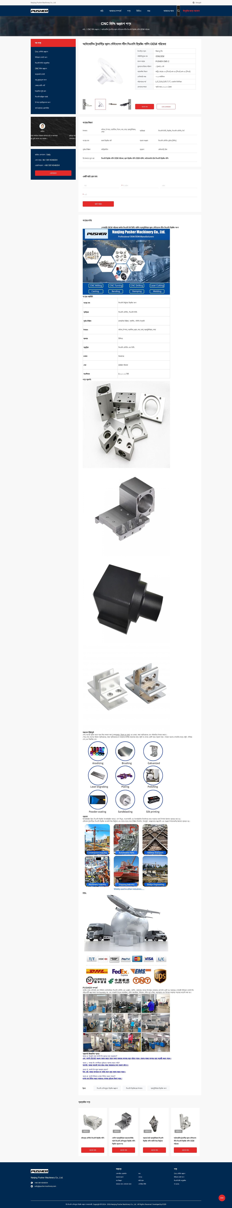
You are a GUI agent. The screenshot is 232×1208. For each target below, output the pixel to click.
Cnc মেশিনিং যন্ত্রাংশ (41, 52)
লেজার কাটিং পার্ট (40, 85)
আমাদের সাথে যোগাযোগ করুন (123, 1184)
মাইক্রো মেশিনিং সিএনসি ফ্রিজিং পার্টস (92, 1138)
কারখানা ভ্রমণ (120, 1177)
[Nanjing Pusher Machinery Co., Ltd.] (39, 11)
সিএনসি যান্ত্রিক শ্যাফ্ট (41, 97)
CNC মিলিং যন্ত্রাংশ (93, 29)
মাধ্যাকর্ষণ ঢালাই (40, 74)
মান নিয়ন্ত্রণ (119, 1180)
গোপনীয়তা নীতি (142, 1184)
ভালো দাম (145, 107)
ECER (164, 1204)
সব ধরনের (176, 1184)
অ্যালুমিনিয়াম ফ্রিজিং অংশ (158, 1088)
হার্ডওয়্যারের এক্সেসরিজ (42, 108)
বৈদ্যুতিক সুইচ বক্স (40, 91)
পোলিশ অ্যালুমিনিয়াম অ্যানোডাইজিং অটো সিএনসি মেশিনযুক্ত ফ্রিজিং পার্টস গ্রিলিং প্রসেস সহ (123, 1141)
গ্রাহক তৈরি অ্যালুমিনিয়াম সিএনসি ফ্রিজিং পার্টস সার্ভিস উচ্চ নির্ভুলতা (153, 1139)
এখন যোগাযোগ (166, 107)
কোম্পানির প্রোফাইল (121, 1173)
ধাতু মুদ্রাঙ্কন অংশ (40, 80)
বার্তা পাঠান (98, 204)
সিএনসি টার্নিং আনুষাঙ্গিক (42, 63)
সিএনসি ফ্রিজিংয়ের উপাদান (134, 1088)
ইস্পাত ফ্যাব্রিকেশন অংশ (42, 102)
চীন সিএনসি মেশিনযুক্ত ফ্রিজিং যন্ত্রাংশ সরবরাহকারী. (79, 1204)
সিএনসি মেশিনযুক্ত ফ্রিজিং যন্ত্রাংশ (107, 1088)
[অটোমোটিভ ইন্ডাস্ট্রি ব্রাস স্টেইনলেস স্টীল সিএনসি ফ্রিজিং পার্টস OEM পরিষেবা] (107, 73)
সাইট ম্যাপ (141, 1180)
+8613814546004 (51, 165)
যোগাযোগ (53, 173)
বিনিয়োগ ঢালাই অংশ (41, 57)
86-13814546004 (50, 160)
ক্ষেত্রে (140, 1177)
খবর (139, 1173)
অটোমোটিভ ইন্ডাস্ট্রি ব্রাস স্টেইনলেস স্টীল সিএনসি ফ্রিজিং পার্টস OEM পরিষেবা (185, 1141)
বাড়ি (84, 29)
